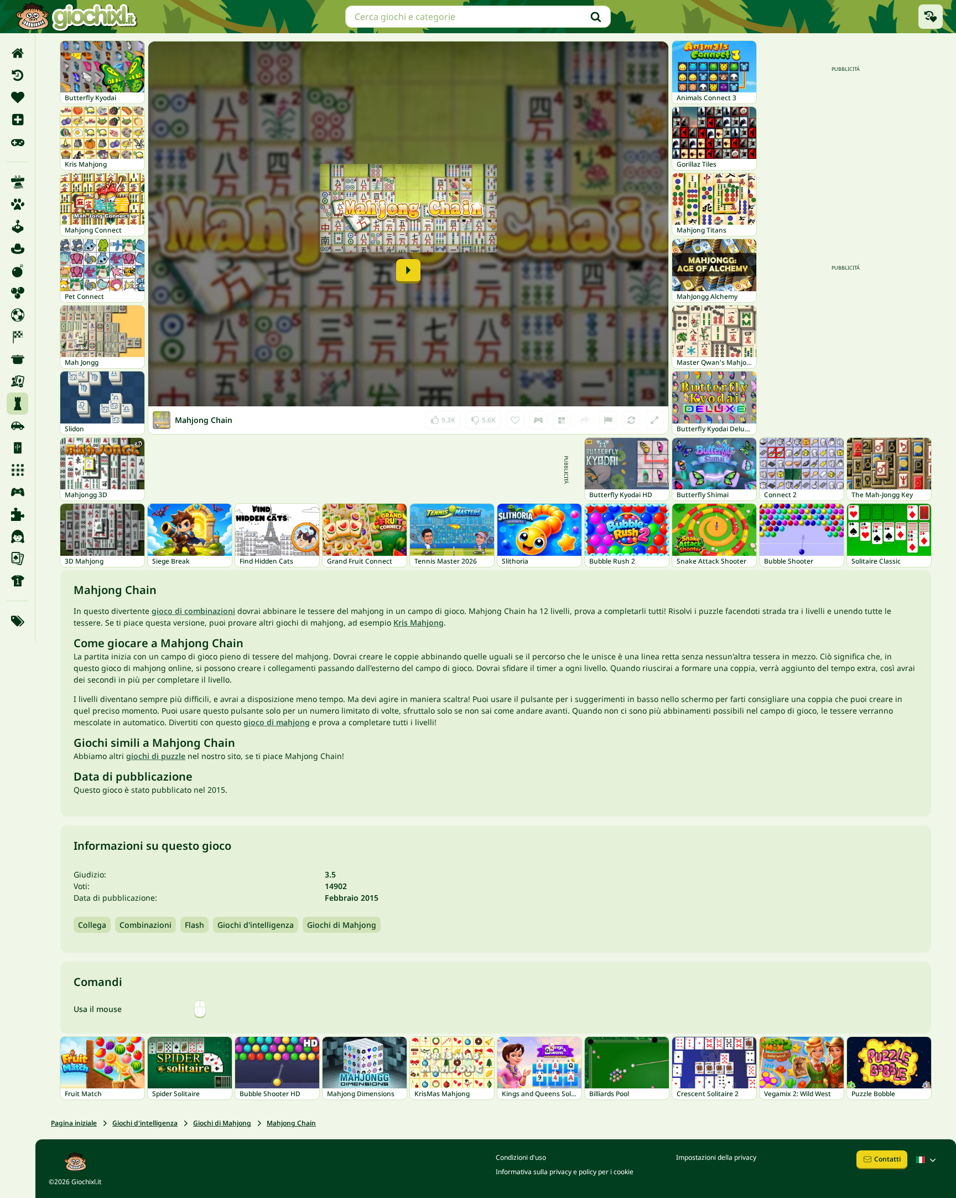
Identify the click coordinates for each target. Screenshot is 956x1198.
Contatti (887, 1159)
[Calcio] (17, 315)
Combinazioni (145, 925)
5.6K (483, 418)
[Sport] (17, 581)
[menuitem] (17, 53)
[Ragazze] (17, 536)
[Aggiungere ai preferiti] (515, 420)
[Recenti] (17, 75)
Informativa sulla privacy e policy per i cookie (564, 1171)
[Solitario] (17, 559)
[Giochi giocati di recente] (930, 16)
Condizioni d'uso (521, 1157)
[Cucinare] (17, 359)
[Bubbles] (17, 293)
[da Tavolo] (17, 381)
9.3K (443, 418)
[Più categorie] (17, 621)
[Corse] (17, 337)
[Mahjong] (17, 448)
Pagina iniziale (74, 1123)
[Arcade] (17, 226)
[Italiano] (927, 1159)
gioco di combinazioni (193, 611)
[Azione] (17, 271)
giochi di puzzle (155, 756)
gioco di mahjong (276, 722)
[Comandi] (538, 420)
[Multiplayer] (17, 492)
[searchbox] (478, 17)
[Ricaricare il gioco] (631, 420)
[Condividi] (584, 420)
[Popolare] (17, 142)
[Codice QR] (561, 420)
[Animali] (17, 204)
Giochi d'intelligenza (255, 925)
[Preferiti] (17, 97)
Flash (194, 925)
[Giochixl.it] (76, 16)
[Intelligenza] (17, 404)
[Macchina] (17, 426)
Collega (92, 925)
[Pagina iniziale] (17, 53)
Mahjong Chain (291, 1123)
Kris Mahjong (418, 622)
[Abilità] (17, 182)
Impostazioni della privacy (716, 1157)
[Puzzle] (17, 514)
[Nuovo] (17, 120)
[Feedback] (608, 420)
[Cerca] (595, 17)
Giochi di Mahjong (341, 925)
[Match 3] (17, 470)
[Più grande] (654, 420)
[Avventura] (17, 248)
